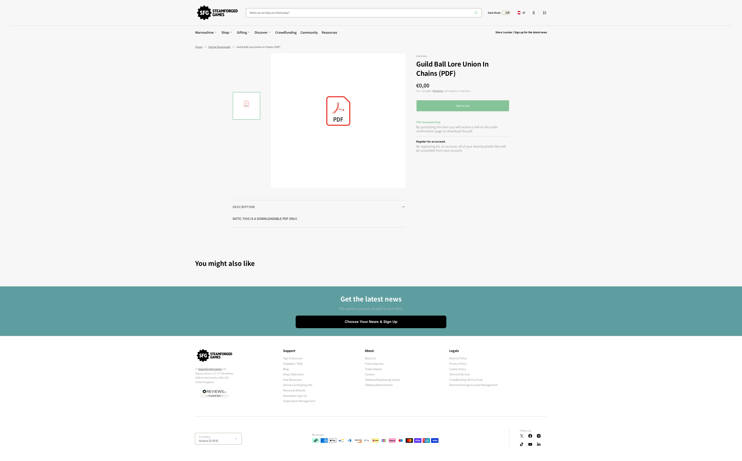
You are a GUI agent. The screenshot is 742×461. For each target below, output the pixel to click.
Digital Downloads (219, 47)
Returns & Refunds (294, 390)
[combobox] (364, 12)
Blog (286, 369)
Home (198, 47)
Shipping (437, 90)
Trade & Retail (373, 369)
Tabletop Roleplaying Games (382, 380)
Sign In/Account (292, 358)
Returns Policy (458, 358)
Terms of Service (459, 374)
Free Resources (292, 380)
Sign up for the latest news (530, 32)
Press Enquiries (374, 363)
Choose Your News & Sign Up (371, 322)
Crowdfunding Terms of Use (466, 380)
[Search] (477, 13)
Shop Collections (293, 374)
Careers (369, 374)
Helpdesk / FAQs (293, 363)
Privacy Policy (457, 363)
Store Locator (503, 32)
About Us (370, 358)
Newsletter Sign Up (295, 396)
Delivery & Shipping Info (297, 385)
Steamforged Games (210, 369)
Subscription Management (299, 401)
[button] (533, 13)
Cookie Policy (457, 369)
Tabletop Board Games (379, 385)
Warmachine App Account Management (473, 385)
